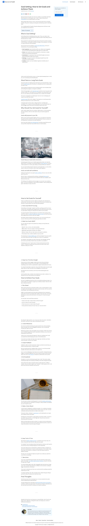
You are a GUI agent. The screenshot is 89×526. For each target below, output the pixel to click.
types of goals (26, 84)
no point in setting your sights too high (36, 214)
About (37, 520)
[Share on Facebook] (24, 14)
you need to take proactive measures (36, 461)
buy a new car (44, 163)
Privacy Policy (44, 520)
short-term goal (35, 91)
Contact (40, 520)
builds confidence (38, 172)
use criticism (31, 354)
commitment (23, 19)
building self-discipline (46, 401)
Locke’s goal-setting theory (39, 45)
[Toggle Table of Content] (31, 30)
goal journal (36, 413)
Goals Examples (72, 1)
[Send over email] (30, 14)
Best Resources (80, 1)
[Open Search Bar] (85, 1)
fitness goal (45, 176)
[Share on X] (26, 14)
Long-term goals (24, 99)
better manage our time (31, 440)
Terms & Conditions (50, 520)
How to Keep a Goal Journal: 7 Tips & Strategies (29, 506)
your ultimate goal (34, 122)
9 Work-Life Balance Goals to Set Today (28, 505)
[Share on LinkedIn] (22, 14)
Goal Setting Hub (65, 1)
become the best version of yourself (43, 482)
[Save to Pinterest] (28, 14)
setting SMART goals (32, 236)
